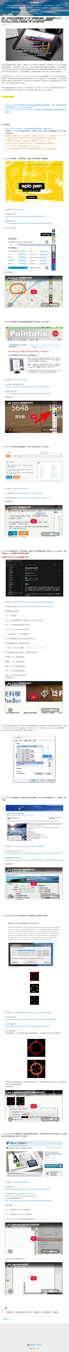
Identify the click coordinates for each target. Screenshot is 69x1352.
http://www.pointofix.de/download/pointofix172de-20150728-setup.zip (27, 387)
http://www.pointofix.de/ (19, 380)
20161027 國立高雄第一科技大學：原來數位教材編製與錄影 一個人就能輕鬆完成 (31, 149)
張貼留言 (6, 1319)
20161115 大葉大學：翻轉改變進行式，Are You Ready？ (23, 146)
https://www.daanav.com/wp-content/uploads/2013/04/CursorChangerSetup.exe (30, 1019)
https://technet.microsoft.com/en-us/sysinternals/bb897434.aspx (33, 602)
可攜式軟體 (9, 1312)
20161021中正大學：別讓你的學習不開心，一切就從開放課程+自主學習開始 (29, 143)
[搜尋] (66, 3)
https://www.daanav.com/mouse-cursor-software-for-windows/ (32, 1012)
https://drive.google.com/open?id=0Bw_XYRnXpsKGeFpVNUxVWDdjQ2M (28, 223)
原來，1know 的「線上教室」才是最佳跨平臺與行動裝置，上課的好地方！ (29, 129)
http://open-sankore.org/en (20, 1182)
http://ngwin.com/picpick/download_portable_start (34, 498)
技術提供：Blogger (35, 1345)
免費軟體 (36, 1312)
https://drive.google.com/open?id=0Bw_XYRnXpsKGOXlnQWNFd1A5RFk (28, 1189)
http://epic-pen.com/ (18, 209)
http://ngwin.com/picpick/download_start (29, 493)
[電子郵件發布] (6, 1309)
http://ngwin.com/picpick (20, 489)
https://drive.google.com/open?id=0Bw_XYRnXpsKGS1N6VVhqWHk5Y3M (28, 1201)
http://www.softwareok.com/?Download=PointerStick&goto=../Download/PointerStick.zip (33, 853)
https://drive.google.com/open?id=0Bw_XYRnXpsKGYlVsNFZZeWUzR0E (28, 393)
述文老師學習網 (34, 2)
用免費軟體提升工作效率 (23, 1312)
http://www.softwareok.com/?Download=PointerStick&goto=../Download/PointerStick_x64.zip (34, 860)
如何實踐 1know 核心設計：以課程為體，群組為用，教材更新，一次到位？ (29, 141)
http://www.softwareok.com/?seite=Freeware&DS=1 (28, 846)
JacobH (38, 1348)
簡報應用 (55, 1312)
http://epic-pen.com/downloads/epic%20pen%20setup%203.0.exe (26, 216)
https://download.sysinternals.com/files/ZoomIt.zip (37, 606)
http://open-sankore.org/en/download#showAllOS (21, 1196)
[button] (66, 18)
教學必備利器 (46, 1312)
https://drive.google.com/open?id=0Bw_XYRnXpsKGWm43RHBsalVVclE (27, 1026)
